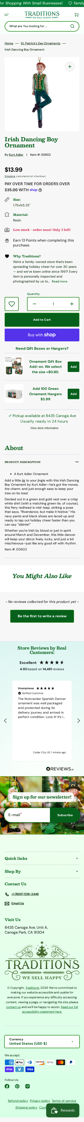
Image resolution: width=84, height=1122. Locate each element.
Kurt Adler (16, 155)
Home (9, 43)
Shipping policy (26, 1107)
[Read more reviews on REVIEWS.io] (60, 769)
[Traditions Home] (41, 15)
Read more (59, 281)
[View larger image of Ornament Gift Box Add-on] (14, 374)
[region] (42, 721)
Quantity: (33, 294)
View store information (44, 428)
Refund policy (18, 1101)
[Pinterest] (17, 1086)
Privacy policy (40, 1101)
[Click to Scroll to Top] (75, 1095)
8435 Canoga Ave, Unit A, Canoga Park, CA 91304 (26, 930)
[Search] (73, 26)
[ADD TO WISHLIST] (12, 304)
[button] (6, 15)
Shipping (10, 176)
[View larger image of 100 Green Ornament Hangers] (14, 401)
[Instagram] (27, 1086)
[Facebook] (7, 1086)
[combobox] (42, 26)
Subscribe (65, 815)
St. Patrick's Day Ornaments (40, 43)
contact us (13, 1007)
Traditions (32, 988)
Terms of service (64, 1101)
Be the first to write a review (42, 616)
